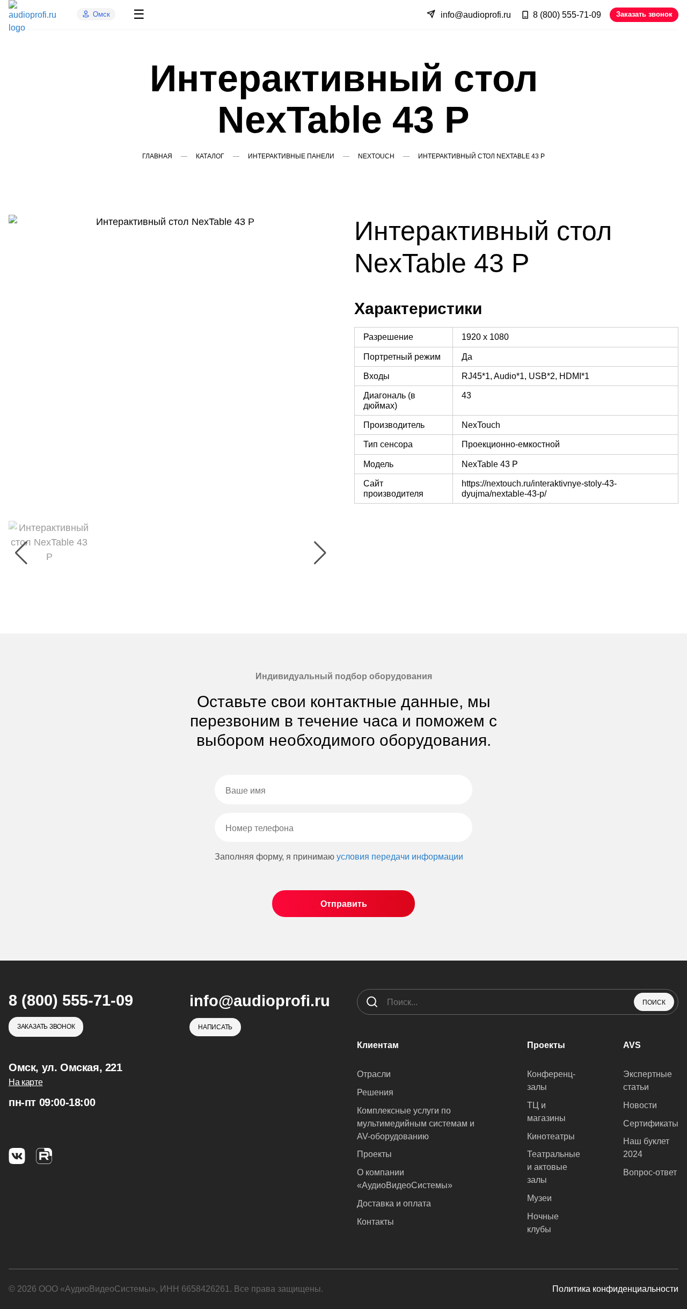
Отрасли (374, 1074)
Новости (640, 1105)
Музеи (539, 1198)
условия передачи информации (400, 856)
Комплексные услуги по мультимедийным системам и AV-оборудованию (415, 1123)
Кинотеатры (551, 1136)
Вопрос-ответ (650, 1172)
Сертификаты (650, 1123)
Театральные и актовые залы (553, 1167)
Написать (215, 1027)
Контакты (375, 1221)
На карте (25, 1082)
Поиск (654, 1002)
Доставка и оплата (394, 1203)
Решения (375, 1092)
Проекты (374, 1154)
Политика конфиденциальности (615, 1288)
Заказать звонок (644, 14)
